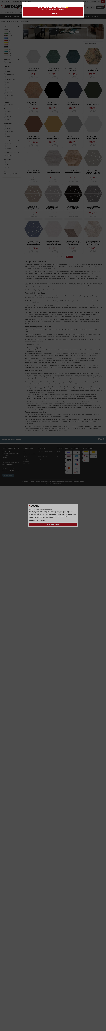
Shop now (54, 13)
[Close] (82, 4)
